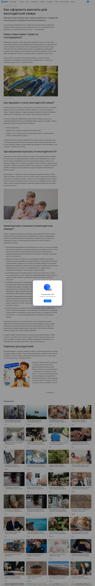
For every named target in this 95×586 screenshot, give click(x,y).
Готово (47, 301)
